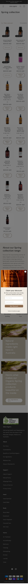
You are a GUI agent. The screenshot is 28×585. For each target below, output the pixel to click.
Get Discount (14, 306)
